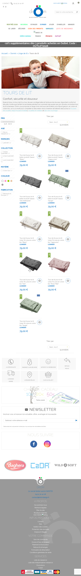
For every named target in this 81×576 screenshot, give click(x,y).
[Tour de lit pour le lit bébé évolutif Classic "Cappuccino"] (59, 139)
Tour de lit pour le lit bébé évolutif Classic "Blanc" (27, 157)
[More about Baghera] (15, 465)
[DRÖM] (38, 11)
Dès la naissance (5, 133)
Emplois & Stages (40, 532)
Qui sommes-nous (40, 505)
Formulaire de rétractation (40, 550)
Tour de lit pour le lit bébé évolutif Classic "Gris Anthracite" (27, 199)
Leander (7, 143)
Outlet (40, 568)
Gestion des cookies (40, 527)
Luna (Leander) (7, 161)
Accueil (4, 53)
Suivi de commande (41, 539)
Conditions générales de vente (40, 552)
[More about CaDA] (40, 465)
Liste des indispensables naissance (40, 562)
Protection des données (40, 529)
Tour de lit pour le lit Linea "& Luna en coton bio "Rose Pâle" (56, 282)
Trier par (50, 116)
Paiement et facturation (40, 545)
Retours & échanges (40, 547)
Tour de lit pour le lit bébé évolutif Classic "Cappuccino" (55, 157)
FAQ (40, 524)
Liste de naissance (40, 560)
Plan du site (40, 510)
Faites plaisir (40, 400)
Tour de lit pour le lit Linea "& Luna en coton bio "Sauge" (28, 323)
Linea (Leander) (7, 156)
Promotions (41, 565)
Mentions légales (40, 508)
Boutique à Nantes (40, 513)
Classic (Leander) (5, 152)
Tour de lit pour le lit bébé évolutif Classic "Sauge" (55, 199)
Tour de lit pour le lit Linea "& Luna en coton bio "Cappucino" (56, 240)
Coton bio (7, 170)
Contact (6, 3)
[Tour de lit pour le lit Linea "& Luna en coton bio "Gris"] (31, 264)
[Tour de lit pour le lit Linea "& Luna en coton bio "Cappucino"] (59, 222)
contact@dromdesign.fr (40, 497)
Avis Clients (57, 3)
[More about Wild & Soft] (65, 465)
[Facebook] (33, 444)
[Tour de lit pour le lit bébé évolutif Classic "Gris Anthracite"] (31, 181)
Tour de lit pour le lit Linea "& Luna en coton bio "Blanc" (28, 240)
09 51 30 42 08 (19, 3)
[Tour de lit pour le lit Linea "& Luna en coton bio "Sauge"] (31, 305)
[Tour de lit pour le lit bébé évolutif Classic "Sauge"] (59, 181)
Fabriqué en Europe (6, 194)
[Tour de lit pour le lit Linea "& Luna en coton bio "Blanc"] (31, 222)
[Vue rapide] (40, 133)
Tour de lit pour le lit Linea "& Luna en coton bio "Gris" (28, 282)
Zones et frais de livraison (40, 542)
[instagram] (47, 444)
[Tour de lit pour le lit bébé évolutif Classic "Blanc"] (31, 139)
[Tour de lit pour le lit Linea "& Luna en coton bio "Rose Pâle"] (59, 264)
